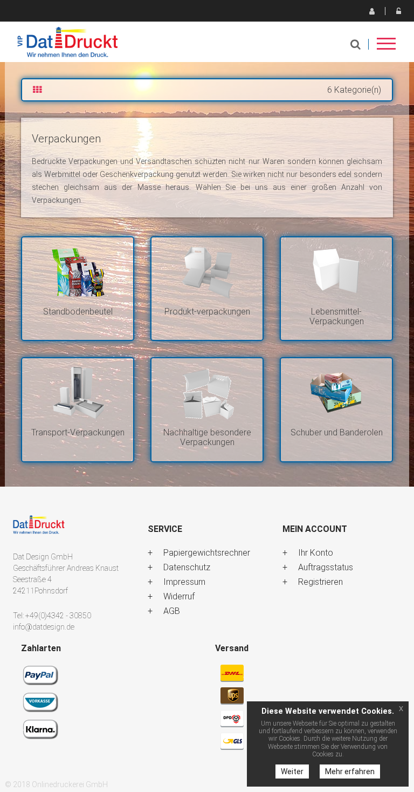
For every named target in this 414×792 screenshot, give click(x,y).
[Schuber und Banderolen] (336, 393)
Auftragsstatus (325, 567)
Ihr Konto (315, 553)
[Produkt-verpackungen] (207, 272)
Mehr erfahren (350, 771)
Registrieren (371, 11)
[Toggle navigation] (386, 47)
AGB (171, 611)
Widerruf (179, 596)
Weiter (292, 771)
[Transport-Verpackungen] (77, 393)
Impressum (184, 582)
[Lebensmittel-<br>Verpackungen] (336, 272)
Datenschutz (186, 567)
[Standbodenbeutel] (77, 272)
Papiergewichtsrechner (206, 553)
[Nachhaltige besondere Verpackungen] (207, 393)
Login (398, 11)
